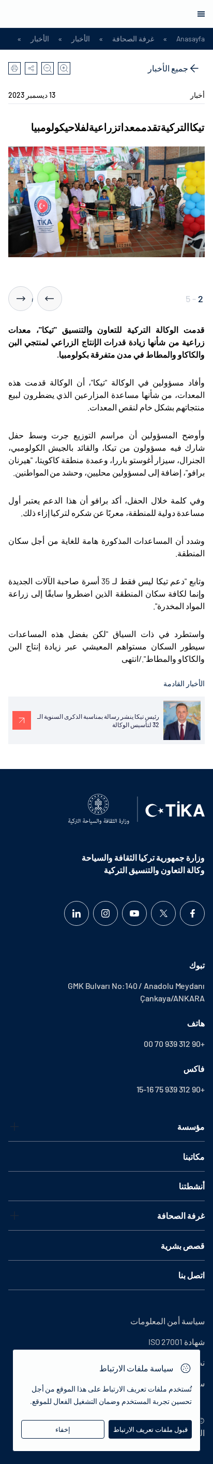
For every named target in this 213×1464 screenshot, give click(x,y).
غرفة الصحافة (133, 39)
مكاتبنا (194, 1156)
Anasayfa (190, 39)
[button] (49, 298)
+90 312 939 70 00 (174, 1043)
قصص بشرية (183, 1245)
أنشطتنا (192, 1186)
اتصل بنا (191, 1275)
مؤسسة (191, 1126)
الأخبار (80, 39)
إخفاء (62, 1429)
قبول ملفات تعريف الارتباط (150, 1429)
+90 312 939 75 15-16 (170, 1089)
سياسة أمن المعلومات (167, 1321)
